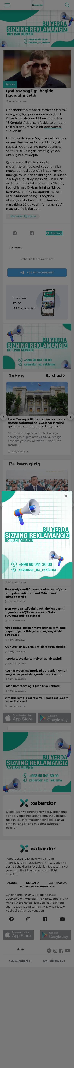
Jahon (10, 84)
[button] (3, 434)
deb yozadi (53, 127)
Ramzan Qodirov (23, 216)
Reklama (32, 882)
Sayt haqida (58, 882)
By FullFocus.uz (54, 960)
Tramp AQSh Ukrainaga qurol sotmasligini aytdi (31, 421)
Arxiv (20, 949)
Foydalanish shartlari (37, 886)
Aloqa (12, 882)
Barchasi (54, 375)
